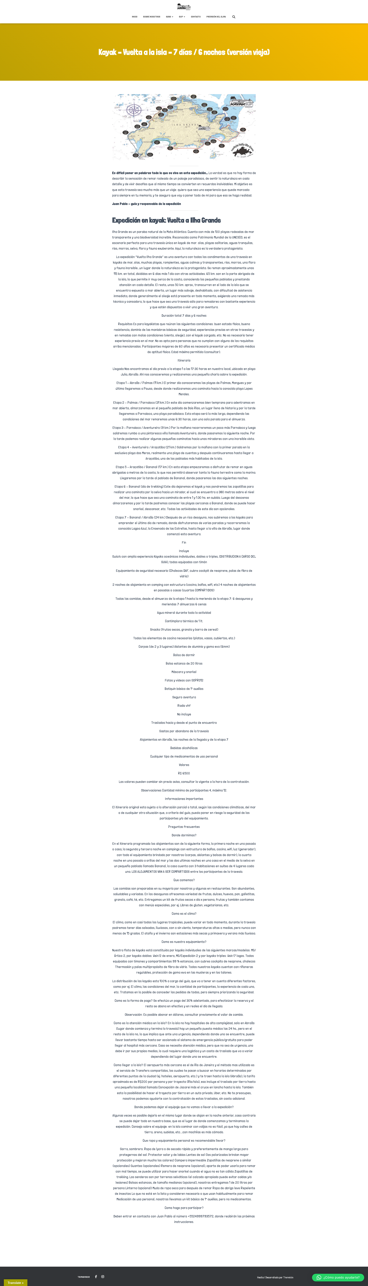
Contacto (196, 16)
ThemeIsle (288, 1277)
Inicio (134, 16)
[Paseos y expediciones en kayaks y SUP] (184, 7)
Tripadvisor (84, 1277)
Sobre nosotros (151, 16)
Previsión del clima (216, 16)
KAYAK (168, 16)
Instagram (102, 1276)
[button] (172, 16)
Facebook (96, 1276)
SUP (181, 16)
